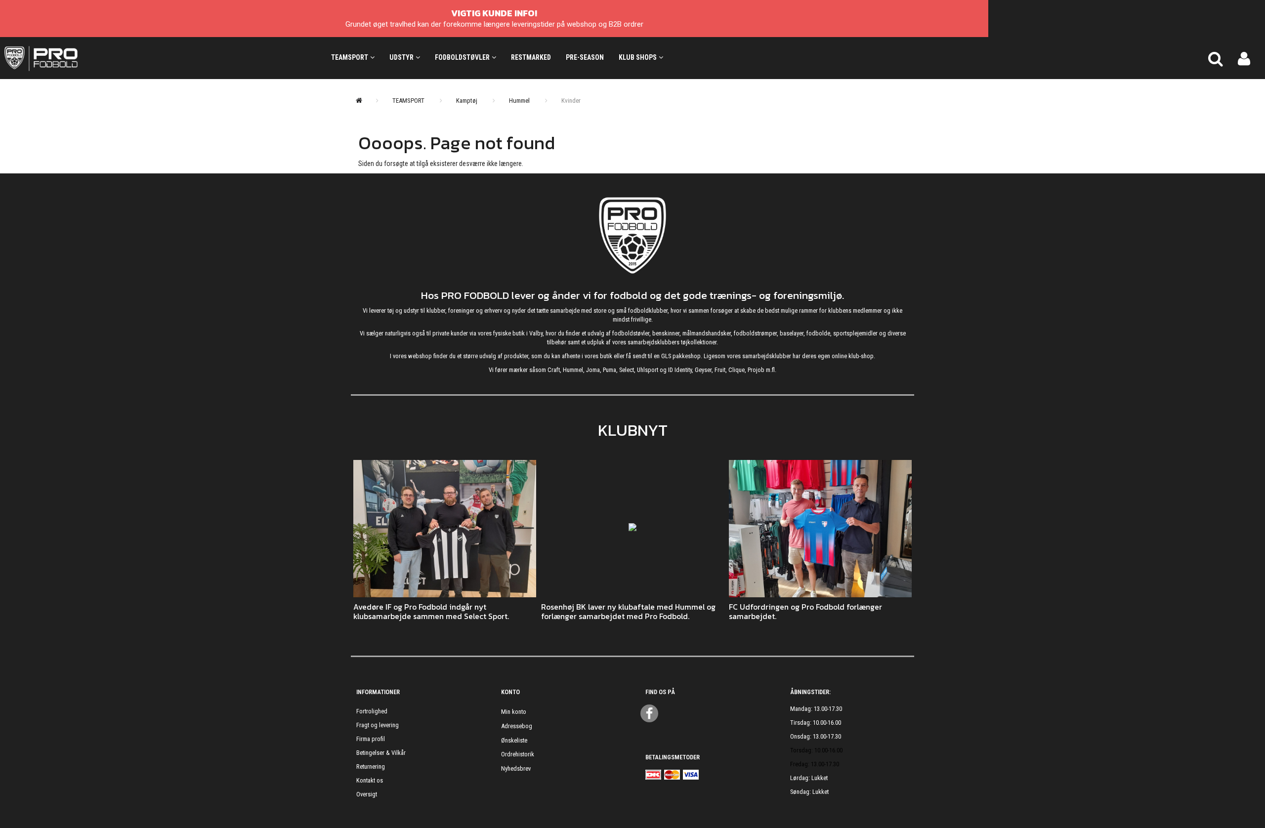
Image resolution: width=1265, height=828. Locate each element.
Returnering (370, 766)
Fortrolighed (371, 711)
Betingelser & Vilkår (381, 752)
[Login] (1244, 58)
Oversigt (366, 794)
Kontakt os (369, 780)
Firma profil (370, 739)
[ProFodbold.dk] (85, 58)
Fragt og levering (377, 725)
